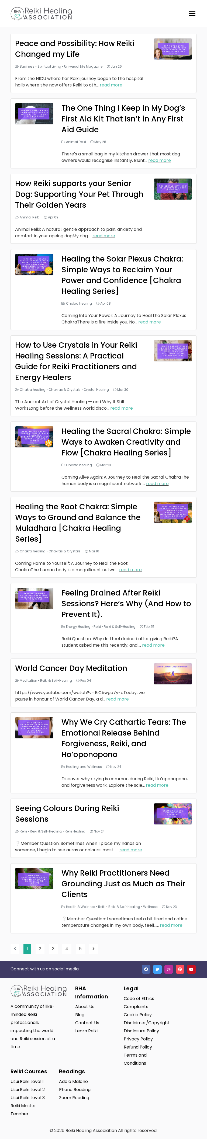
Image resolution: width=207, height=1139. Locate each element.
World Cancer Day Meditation (71, 668)
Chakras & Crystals (65, 389)
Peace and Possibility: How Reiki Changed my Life (74, 49)
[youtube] (191, 969)
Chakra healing (79, 303)
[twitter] (157, 969)
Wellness (150, 906)
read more (111, 85)
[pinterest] (180, 969)
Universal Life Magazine (83, 66)
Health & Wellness (80, 906)
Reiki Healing (75, 831)
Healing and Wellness (84, 766)
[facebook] (146, 969)
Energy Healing (78, 626)
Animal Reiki (76, 142)
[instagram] (168, 969)
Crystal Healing (96, 389)
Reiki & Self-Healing (120, 626)
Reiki (97, 626)
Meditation (28, 680)
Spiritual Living (49, 66)
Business (27, 66)
